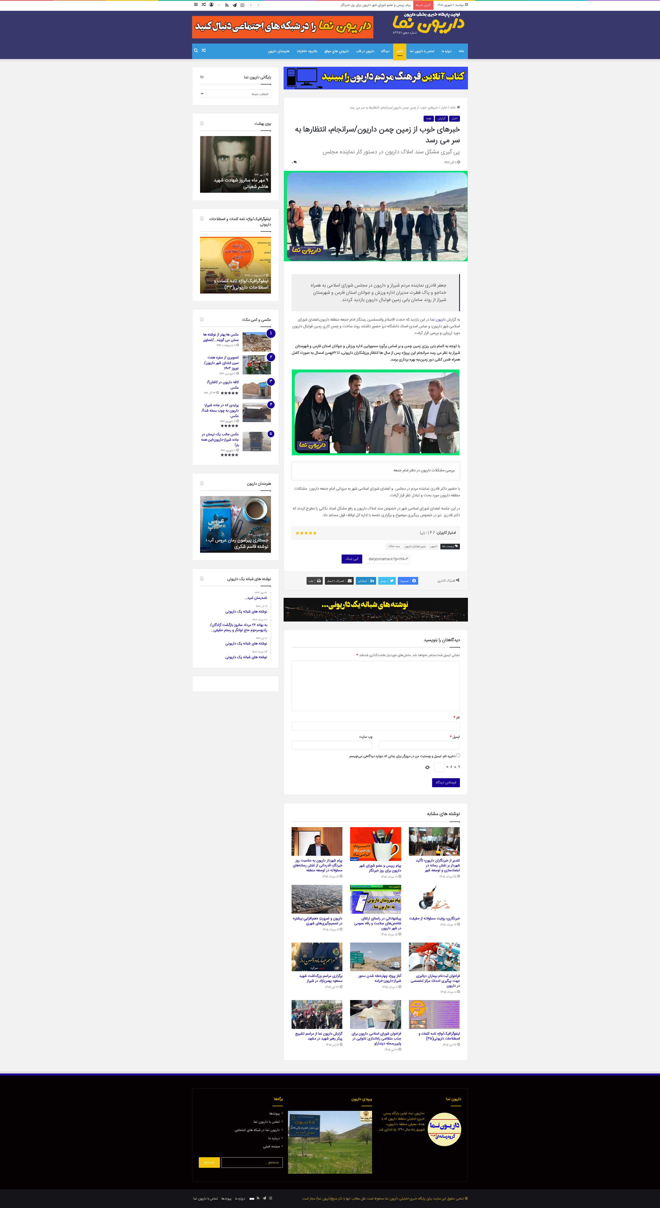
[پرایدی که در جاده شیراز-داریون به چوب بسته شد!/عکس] (257, 412)
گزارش (442, 118)
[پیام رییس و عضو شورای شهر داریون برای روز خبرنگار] (375, 844)
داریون (433, 546)
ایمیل (455, 737)
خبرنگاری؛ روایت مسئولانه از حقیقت (434, 919)
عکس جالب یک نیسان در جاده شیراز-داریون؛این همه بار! (220, 439)
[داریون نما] (429, 23)
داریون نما (438, 319)
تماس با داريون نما (422, 51)
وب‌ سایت (365, 737)
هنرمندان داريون (279, 51)
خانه (461, 51)
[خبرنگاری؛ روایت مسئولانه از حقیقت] (434, 899)
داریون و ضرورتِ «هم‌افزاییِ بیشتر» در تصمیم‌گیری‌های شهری (317, 921)
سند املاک (394, 546)
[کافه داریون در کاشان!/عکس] (257, 389)
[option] (235, 164)
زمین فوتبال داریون (415, 546)
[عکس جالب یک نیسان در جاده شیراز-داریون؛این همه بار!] (257, 441)
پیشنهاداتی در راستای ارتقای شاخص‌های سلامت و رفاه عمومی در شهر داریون (377, 924)
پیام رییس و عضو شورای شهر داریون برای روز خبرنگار (380, 868)
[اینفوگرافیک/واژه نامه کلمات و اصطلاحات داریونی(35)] (434, 1014)
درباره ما (446, 51)
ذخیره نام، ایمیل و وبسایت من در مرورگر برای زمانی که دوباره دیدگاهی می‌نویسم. (402, 756)
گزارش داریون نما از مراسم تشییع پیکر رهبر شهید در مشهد (318, 1036)
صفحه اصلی (271, 1147)
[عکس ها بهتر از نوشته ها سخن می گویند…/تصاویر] (257, 341)
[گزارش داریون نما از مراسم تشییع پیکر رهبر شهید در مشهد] (317, 1014)
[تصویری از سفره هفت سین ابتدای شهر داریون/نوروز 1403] (257, 364)
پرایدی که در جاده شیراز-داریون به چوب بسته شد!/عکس (220, 410)
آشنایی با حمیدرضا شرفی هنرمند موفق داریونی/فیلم (238, 543)
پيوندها (274, 1114)
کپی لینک (351, 559)
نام (456, 717)
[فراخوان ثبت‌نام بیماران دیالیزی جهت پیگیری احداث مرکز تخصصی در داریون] (434, 957)
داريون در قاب (365, 51)
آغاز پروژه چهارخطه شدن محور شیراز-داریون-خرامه (379, 978)
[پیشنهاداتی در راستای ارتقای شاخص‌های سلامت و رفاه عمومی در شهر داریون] (375, 899)
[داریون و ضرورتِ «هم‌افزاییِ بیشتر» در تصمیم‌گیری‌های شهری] (317, 899)
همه (428, 118)
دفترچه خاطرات (307, 51)
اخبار (400, 51)
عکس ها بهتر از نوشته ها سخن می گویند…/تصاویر (221, 337)
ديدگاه (385, 51)
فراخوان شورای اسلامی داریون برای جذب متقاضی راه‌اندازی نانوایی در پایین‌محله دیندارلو (376, 1039)
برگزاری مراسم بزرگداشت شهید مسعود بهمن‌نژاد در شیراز (320, 978)
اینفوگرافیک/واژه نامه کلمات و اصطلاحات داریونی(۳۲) (241, 284)
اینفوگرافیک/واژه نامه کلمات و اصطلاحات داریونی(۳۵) (439, 1036)
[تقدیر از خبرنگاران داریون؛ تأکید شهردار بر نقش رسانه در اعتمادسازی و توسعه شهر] (434, 841)
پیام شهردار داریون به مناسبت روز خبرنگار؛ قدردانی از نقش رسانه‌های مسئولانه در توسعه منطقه (349, 5)
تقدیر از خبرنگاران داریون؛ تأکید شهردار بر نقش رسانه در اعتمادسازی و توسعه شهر (438, 866)
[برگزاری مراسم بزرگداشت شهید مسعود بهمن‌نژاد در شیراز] (317, 957)
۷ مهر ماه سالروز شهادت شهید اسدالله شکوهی (240, 184)
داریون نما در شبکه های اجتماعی (257, 1130)
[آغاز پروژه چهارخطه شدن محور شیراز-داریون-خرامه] (375, 957)
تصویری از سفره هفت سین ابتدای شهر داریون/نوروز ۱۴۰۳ (221, 363)
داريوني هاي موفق (337, 51)
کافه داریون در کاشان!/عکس (223, 385)
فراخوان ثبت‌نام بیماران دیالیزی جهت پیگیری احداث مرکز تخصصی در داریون (435, 981)
